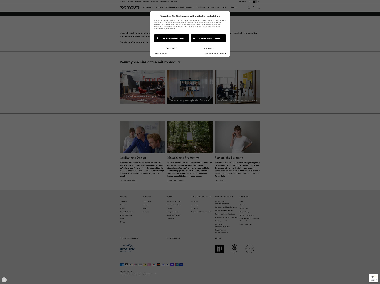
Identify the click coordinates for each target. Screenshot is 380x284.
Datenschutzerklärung (211, 53)
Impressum (223, 53)
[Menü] (377, 280)
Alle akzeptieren (208, 48)
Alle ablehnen (171, 48)
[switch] (373, 280)
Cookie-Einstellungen (160, 53)
